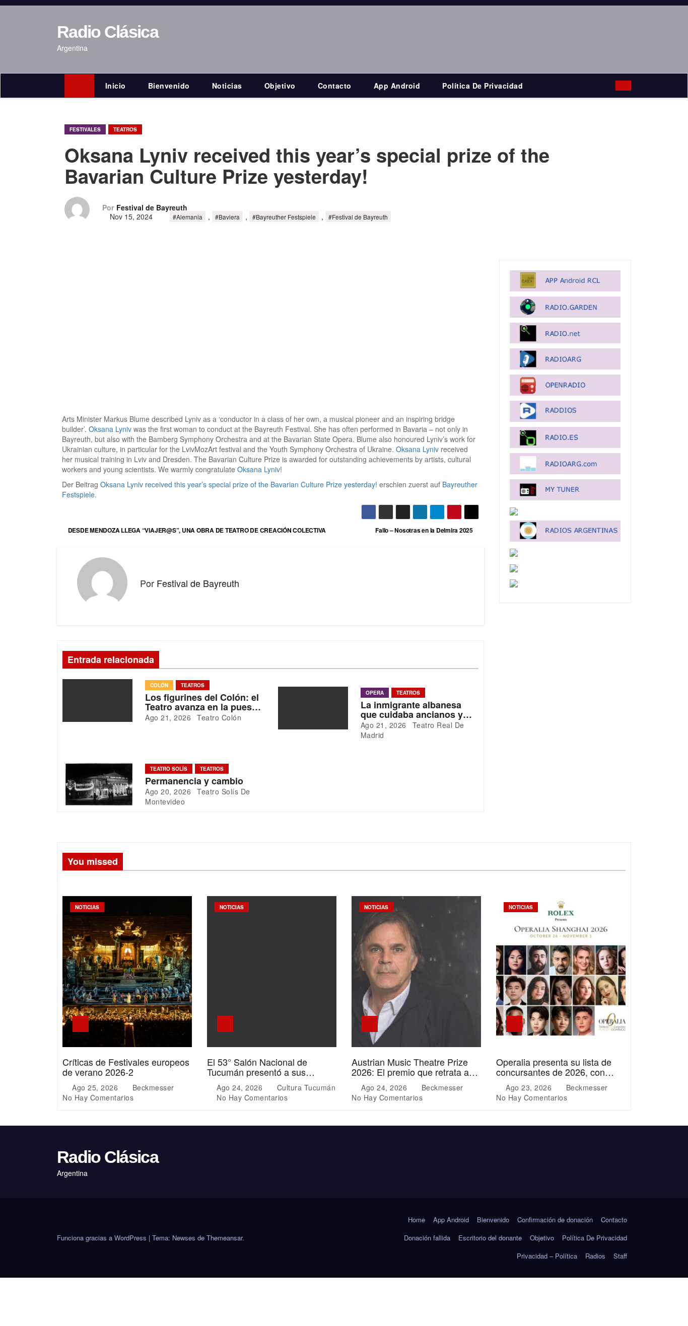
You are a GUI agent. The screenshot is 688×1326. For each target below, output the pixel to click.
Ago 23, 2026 (530, 1087)
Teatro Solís (168, 768)
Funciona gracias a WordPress (103, 1237)
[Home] (79, 85)
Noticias (227, 86)
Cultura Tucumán (304, 1087)
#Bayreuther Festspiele (284, 216)
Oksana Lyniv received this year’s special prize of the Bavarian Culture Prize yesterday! (238, 484)
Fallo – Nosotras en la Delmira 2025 (424, 530)
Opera (375, 692)
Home (416, 1219)
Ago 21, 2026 (168, 717)
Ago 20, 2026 (168, 791)
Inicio (115, 86)
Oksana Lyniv (110, 429)
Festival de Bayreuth (151, 207)
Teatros (125, 129)
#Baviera (227, 216)
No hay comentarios (97, 1097)
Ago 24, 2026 (241, 1087)
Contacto (335, 86)
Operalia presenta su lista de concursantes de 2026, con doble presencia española (553, 1071)
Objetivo (280, 86)
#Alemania (187, 216)
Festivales (85, 129)
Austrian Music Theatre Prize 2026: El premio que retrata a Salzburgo (410, 1071)
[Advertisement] (270, 339)
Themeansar (224, 1237)
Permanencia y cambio (194, 780)
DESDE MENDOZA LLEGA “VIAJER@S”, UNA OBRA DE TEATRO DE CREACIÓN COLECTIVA (196, 530)
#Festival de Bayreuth (358, 216)
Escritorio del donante (490, 1237)
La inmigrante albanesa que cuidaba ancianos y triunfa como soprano (412, 714)
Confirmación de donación (555, 1219)
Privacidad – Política (547, 1256)
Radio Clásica (107, 31)
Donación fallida (427, 1237)
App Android (397, 86)
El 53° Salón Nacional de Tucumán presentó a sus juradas (257, 1071)
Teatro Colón (218, 717)
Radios (595, 1256)
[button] (610, 86)
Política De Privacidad (482, 86)
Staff (620, 1256)
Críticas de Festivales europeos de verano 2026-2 (125, 1066)
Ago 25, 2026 (96, 1087)
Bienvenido (169, 86)
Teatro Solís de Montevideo (197, 796)
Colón (159, 685)
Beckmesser (153, 1087)
